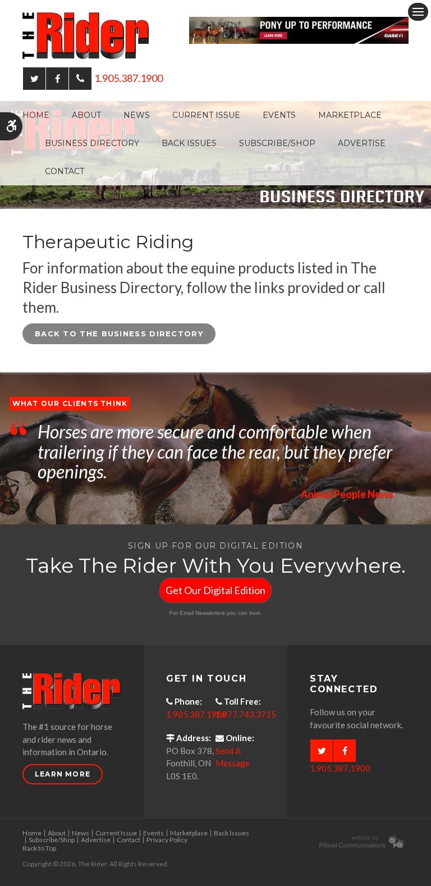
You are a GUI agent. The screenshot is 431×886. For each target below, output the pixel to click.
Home (35, 115)
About (86, 115)
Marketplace (350, 115)
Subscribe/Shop (277, 143)
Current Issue (206, 115)
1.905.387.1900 (128, 78)
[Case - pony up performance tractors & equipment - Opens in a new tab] (299, 29)
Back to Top (39, 848)
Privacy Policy (166, 839)
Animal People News (347, 494)
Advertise (362, 143)
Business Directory (92, 143)
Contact (64, 171)
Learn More (62, 774)
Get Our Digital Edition (215, 590)
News (136, 115)
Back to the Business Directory (119, 333)
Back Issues (189, 143)
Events (279, 115)
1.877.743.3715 (246, 714)
